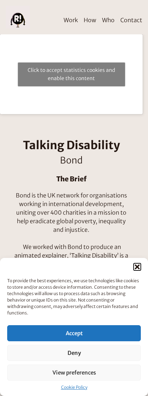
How (90, 20)
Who (108, 20)
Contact (131, 20)
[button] (137, 266)
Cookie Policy (74, 387)
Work (71, 20)
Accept (74, 333)
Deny (74, 352)
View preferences (74, 372)
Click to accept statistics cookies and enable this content (71, 74)
